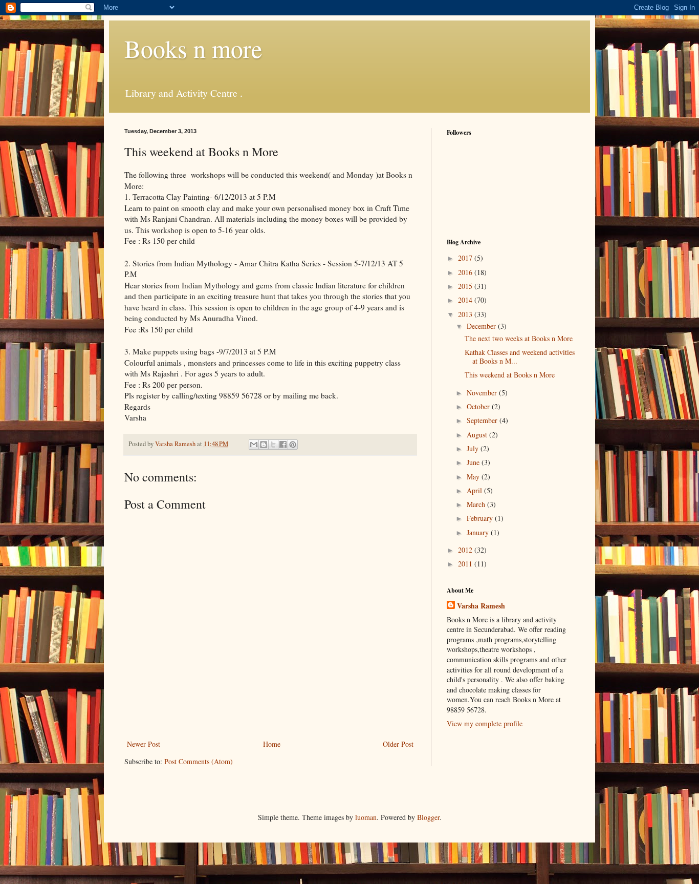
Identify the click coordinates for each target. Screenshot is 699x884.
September (483, 420)
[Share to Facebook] (283, 444)
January (479, 532)
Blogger (428, 817)
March (477, 504)
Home (271, 744)
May (474, 476)
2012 (466, 550)
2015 (466, 286)
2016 (466, 272)
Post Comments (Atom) (198, 761)
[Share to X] (273, 444)
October (479, 406)
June (474, 462)
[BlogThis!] (263, 444)
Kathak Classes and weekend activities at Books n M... (520, 356)
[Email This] (254, 444)
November (483, 392)
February (481, 518)
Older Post (398, 744)
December (482, 326)
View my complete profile (484, 723)
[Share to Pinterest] (293, 444)
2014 (466, 300)
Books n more (193, 48)
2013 (466, 314)
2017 (466, 258)
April (475, 490)
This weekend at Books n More (510, 375)
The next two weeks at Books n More (519, 338)
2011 (466, 564)
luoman (366, 817)
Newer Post (143, 744)
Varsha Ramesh (481, 606)
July (473, 448)
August (478, 434)
